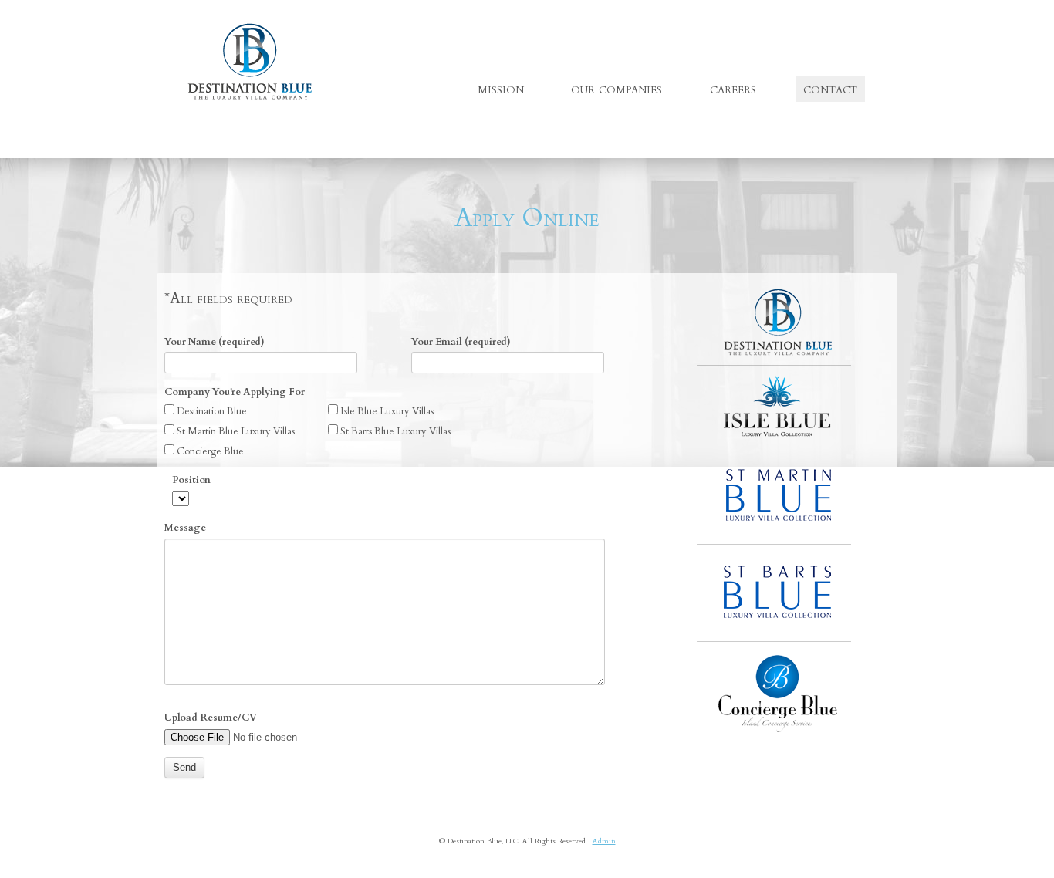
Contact (830, 89)
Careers (733, 89)
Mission (501, 89)
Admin (604, 841)
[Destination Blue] (249, 61)
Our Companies (616, 89)
